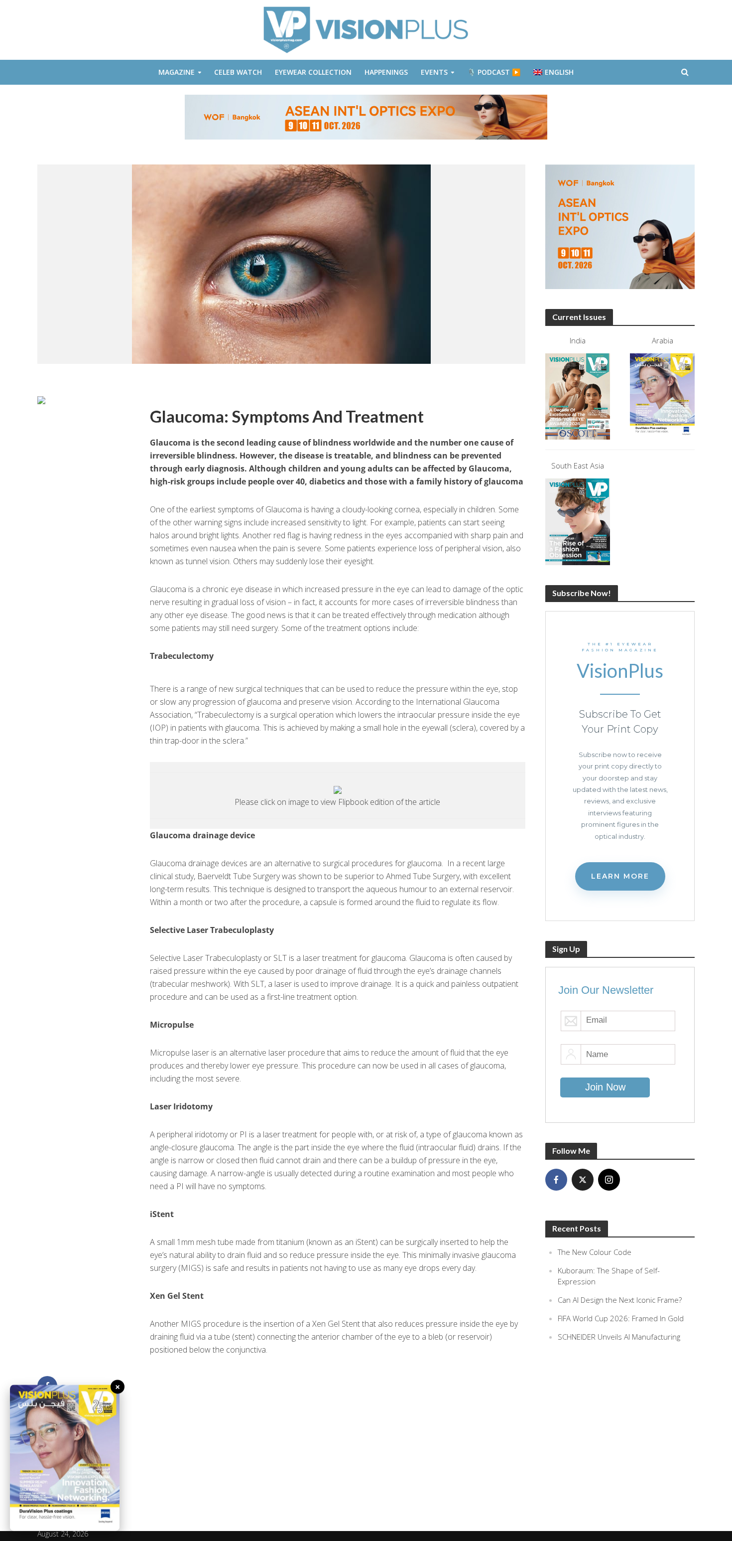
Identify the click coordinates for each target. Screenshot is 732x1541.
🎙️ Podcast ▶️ (493, 72)
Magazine (176, 72)
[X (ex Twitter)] (583, 1180)
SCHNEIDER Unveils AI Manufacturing (619, 1337)
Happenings (386, 72)
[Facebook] (556, 1180)
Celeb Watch (238, 72)
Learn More (620, 876)
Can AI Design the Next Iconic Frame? (620, 1300)
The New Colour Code (594, 1252)
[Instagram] (609, 1180)
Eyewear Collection (313, 72)
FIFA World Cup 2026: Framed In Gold (621, 1318)
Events (434, 72)
